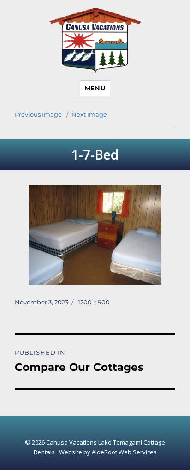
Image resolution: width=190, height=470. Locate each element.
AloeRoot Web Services (124, 452)
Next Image (89, 114)
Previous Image (38, 114)
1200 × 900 (94, 302)
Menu (95, 88)
